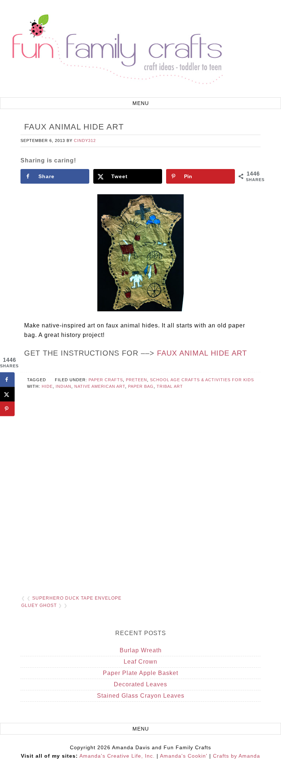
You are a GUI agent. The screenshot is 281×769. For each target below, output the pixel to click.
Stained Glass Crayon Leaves (140, 696)
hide (47, 386)
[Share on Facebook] (7, 379)
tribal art (170, 386)
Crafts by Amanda (236, 756)
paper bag (141, 386)
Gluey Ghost (39, 605)
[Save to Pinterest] (7, 408)
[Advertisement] (140, 504)
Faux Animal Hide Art (202, 353)
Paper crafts (106, 380)
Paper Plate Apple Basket (140, 673)
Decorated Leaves (140, 684)
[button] (140, 103)
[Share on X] (7, 394)
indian (63, 386)
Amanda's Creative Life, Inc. (117, 756)
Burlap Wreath (141, 650)
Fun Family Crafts (116, 49)
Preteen (136, 380)
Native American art (99, 386)
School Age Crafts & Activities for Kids (202, 380)
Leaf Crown (140, 662)
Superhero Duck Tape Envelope (76, 598)
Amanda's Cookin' (183, 756)
